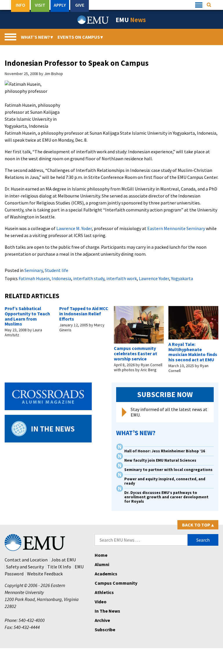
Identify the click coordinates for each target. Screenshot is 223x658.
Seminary (33, 270)
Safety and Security (25, 567)
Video (101, 601)
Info (20, 5)
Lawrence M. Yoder (74, 228)
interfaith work (121, 278)
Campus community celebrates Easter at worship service (135, 353)
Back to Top (198, 525)
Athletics (104, 592)
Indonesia (61, 278)
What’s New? (37, 37)
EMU (131, 20)
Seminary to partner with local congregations (168, 469)
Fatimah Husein (34, 278)
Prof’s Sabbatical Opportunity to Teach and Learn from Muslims (27, 316)
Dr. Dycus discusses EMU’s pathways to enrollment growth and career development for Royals (166, 497)
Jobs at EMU (63, 560)
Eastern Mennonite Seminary (176, 228)
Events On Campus (80, 37)
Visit (40, 5)
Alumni (102, 564)
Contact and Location (26, 560)
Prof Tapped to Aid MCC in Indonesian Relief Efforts (83, 313)
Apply (60, 5)
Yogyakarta (182, 278)
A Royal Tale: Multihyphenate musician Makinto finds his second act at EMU (192, 351)
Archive (102, 620)
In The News (107, 611)
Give (79, 5)
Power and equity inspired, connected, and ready (164, 481)
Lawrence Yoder (154, 278)
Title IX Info (59, 567)
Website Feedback (45, 574)
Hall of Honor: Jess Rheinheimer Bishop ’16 (164, 451)
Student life (56, 270)
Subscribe (105, 629)
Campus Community (116, 583)
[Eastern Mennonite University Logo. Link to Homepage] (93, 19)
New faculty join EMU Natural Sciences (160, 460)
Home (101, 555)
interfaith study (88, 278)
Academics (106, 574)
